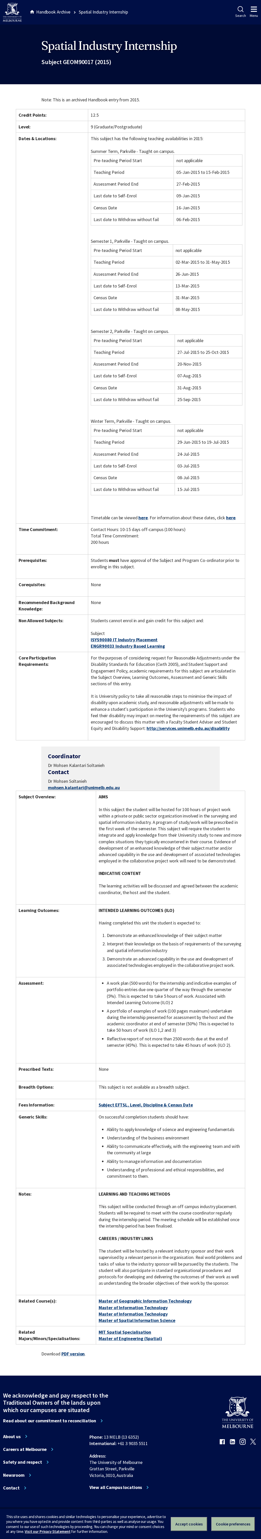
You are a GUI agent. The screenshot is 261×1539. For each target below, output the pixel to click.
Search (240, 15)
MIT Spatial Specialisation (125, 1332)
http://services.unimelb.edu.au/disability (188, 728)
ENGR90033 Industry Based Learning (128, 646)
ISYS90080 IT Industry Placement (124, 640)
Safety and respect (22, 1462)
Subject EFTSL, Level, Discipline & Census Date (146, 1105)
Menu (254, 15)
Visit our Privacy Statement (47, 1531)
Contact (11, 1488)
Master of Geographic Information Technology (145, 1301)
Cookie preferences (233, 1523)
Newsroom (13, 1475)
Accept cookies (189, 1523)
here (143, 518)
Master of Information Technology (133, 1307)
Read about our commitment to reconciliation (49, 1421)
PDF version (73, 1354)
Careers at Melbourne (25, 1449)
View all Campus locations (115, 1487)
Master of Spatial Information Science (137, 1320)
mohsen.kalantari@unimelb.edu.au (84, 787)
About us (12, 1436)
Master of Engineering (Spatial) (130, 1338)
